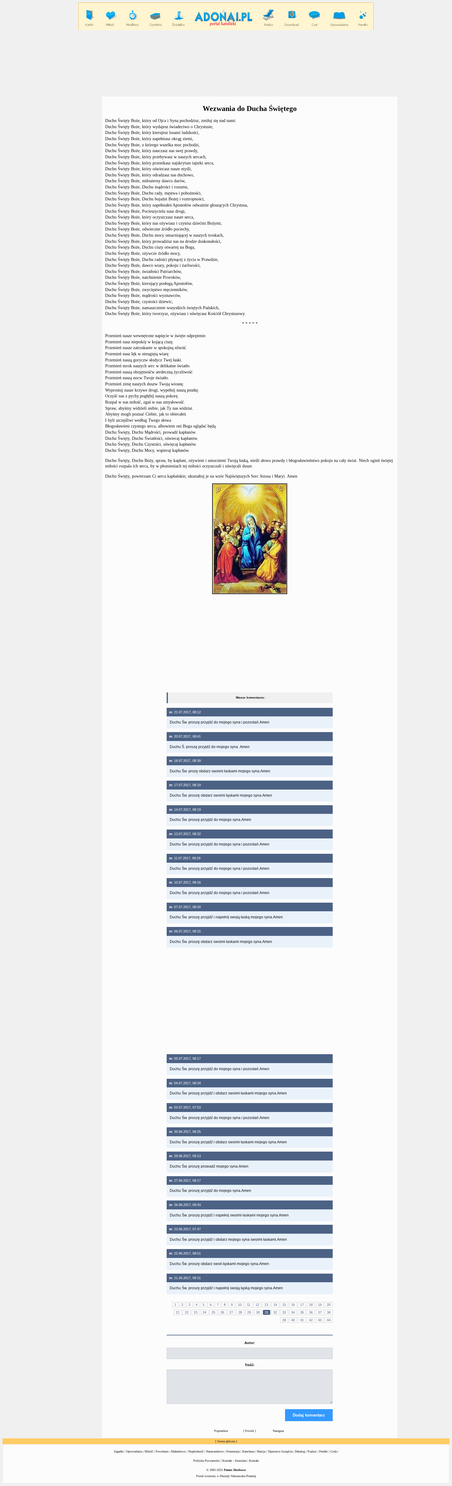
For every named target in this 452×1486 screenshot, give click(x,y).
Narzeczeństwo (215, 1451)
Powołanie (162, 1451)
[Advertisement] (226, 63)
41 (302, 1320)
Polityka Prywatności (206, 1460)
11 (248, 1305)
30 (258, 1312)
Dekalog (300, 1451)
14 (275, 1305)
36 (311, 1312)
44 (329, 1320)
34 (293, 1312)
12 (257, 1305)
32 (275, 1312)
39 (284, 1320)
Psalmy (312, 1451)
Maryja (261, 1451)
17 (302, 1305)
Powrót (249, 1431)
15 (284, 1305)
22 (186, 1312)
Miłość (149, 1451)
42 (311, 1320)
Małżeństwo (178, 1451)
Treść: (250, 1365)
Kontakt (254, 1460)
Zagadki (119, 1451)
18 (311, 1305)
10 (240, 1305)
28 (240, 1312)
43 (320, 1320)
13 (266, 1305)
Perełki (323, 1451)
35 (302, 1312)
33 (284, 1312)
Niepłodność (196, 1451)
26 (222, 1312)
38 (329, 1312)
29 (249, 1312)
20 (329, 1305)
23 (195, 1312)
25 (213, 1312)
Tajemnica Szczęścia (280, 1451)
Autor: (249, 1343)
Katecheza (248, 1451)
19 (320, 1305)
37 (320, 1312)
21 (178, 1312)
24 (204, 1312)
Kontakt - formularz (234, 1460)
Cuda (333, 1451)
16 (293, 1305)
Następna (278, 1431)
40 (293, 1320)
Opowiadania (134, 1451)
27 (231, 1312)
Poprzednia (221, 1431)
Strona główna (226, 1441)
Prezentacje (233, 1451)
